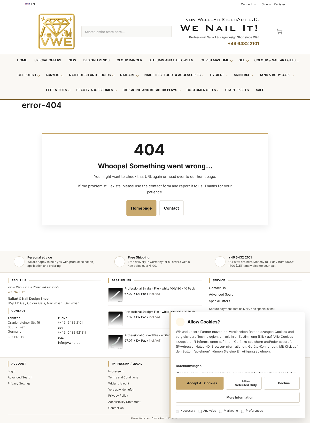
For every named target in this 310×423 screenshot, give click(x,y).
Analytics (209, 410)
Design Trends (96, 60)
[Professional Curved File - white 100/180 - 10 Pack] (115, 342)
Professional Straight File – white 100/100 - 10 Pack (159, 311)
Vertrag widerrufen (121, 389)
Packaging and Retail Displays (150, 90)
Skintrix (241, 75)
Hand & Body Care (274, 75)
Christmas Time (215, 60)
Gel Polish (26, 75)
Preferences (254, 410)
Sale (260, 90)
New (72, 60)
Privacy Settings (19, 383)
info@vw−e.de (69, 343)
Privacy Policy (118, 395)
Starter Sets (237, 90)
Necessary (187, 410)
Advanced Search (222, 294)
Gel (242, 60)
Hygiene (217, 75)
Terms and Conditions (123, 377)
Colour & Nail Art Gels (275, 60)
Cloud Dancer (129, 60)
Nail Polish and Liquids (90, 75)
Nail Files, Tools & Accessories (172, 75)
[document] (237, 365)
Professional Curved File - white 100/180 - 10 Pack (159, 335)
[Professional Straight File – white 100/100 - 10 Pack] (115, 318)
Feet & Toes (56, 90)
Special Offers (47, 60)
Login (11, 371)
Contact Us (217, 288)
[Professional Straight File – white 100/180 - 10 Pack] (115, 295)
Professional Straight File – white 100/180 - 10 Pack (159, 288)
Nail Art (127, 75)
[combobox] (121, 31)
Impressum (116, 371)
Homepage (141, 208)
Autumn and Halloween (171, 60)
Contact (171, 208)
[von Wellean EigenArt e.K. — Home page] (56, 31)
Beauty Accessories (94, 90)
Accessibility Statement (124, 402)
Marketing (231, 410)
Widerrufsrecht (118, 383)
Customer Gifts (201, 90)
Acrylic (53, 75)
